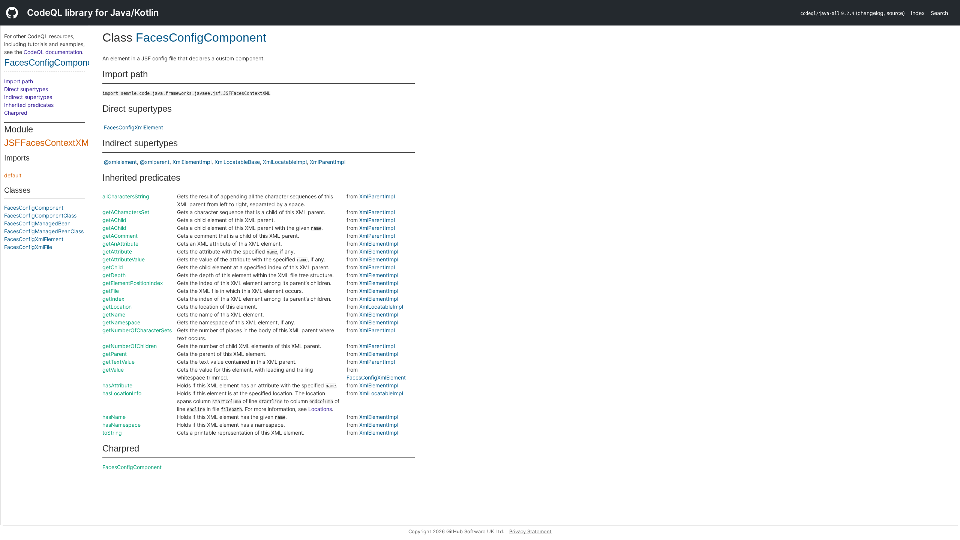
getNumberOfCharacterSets (137, 330)
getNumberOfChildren (129, 346)
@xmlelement (120, 162)
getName (113, 314)
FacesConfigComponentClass (40, 215)
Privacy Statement (530, 531)
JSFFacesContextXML (49, 143)
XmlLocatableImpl (285, 162)
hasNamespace (121, 425)
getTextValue (118, 361)
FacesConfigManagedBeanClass (44, 231)
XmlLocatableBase (237, 162)
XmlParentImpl (327, 162)
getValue (113, 369)
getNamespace (121, 322)
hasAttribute (117, 385)
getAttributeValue (123, 259)
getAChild (114, 220)
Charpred (15, 113)
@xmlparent (155, 162)
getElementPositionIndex (132, 283)
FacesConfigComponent (52, 62)
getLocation (117, 306)
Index (918, 13)
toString (112, 432)
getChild (112, 267)
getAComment (120, 235)
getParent (114, 354)
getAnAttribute (120, 243)
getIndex (113, 299)
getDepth (114, 275)
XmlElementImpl (192, 162)
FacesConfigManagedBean (37, 223)
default (12, 175)
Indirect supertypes (28, 97)
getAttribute (117, 251)
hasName (114, 417)
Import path (18, 81)
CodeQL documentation (53, 52)
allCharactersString (125, 196)
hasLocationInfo (121, 393)
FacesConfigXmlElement (33, 239)
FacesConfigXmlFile (28, 247)
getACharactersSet (125, 212)
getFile (110, 291)
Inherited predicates (29, 105)
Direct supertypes (26, 89)
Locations (320, 409)
